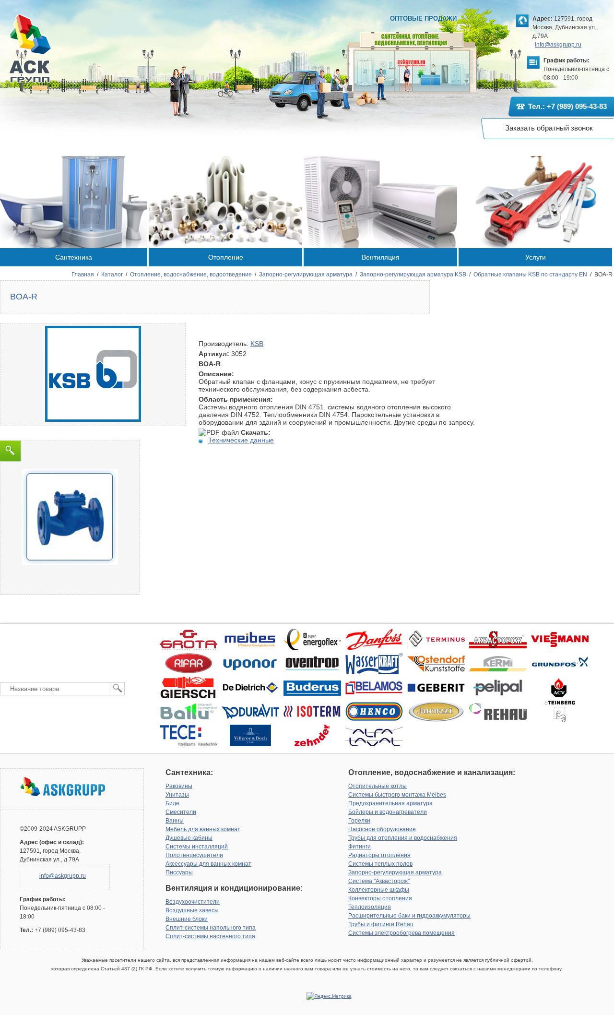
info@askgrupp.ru (558, 44)
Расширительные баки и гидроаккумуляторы (409, 915)
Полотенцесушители (194, 855)
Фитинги (359, 846)
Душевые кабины (189, 838)
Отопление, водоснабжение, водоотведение (191, 274)
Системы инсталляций (196, 846)
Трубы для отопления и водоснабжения (402, 838)
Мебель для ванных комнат (202, 829)
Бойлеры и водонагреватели (387, 812)
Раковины (178, 786)
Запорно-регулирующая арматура (306, 274)
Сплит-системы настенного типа (210, 936)
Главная (82, 274)
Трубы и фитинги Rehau (380, 924)
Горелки (359, 820)
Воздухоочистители (192, 901)
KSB (256, 343)
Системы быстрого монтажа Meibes (397, 794)
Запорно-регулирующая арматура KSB (413, 274)
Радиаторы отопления (379, 855)
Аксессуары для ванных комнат (208, 863)
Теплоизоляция (369, 907)
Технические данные (241, 440)
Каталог (112, 274)
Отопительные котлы (377, 786)
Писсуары (179, 872)
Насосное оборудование (382, 829)
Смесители (180, 812)
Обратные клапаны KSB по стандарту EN (530, 274)
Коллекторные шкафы (378, 889)
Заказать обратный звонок (549, 128)
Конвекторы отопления (380, 898)
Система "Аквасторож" (379, 881)
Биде (172, 803)
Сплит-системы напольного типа (210, 927)
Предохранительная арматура (390, 803)
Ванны (174, 820)
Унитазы (177, 794)
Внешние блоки (186, 919)
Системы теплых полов (380, 863)
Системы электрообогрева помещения (401, 933)
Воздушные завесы (192, 910)
